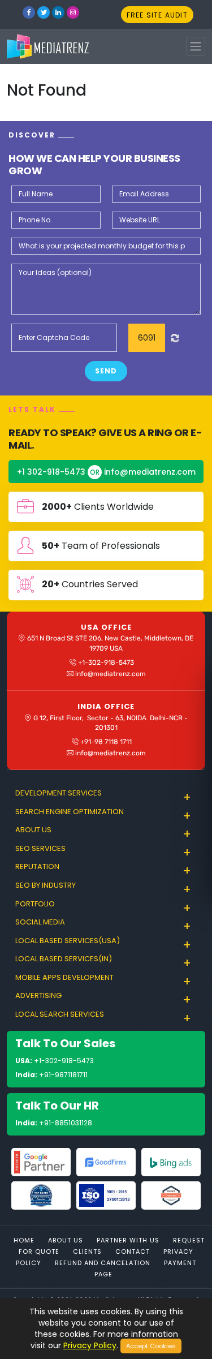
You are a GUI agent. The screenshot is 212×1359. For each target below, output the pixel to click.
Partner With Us (128, 1240)
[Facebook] (29, 12)
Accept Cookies (151, 1346)
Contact (132, 1251)
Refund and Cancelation (102, 1262)
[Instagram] (73, 12)
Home (24, 1240)
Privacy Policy (89, 1345)
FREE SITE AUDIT (157, 15)
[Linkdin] (58, 12)
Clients (87, 1251)
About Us (65, 1240)
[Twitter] (43, 12)
